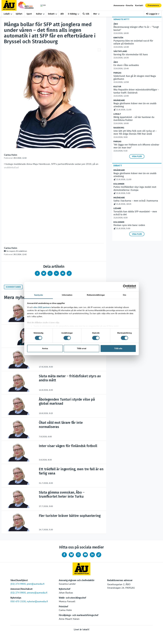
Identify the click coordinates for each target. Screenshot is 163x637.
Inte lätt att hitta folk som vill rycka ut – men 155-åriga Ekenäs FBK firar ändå (135, 134)
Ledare (117, 208)
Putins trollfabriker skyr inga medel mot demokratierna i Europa (134, 190)
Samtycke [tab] (38, 295)
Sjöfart (19, 14)
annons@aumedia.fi (37, 592)
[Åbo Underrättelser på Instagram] (78, 554)
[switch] (67, 338)
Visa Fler (137, 156)
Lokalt (7, 14)
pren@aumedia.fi (35, 583)
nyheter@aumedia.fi (37, 601)
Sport (29, 14)
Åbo (115, 24)
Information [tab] (67, 295)
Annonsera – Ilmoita (123, 5)
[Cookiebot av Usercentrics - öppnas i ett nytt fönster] (125, 287)
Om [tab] (124, 295)
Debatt (51, 14)
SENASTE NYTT (121, 19)
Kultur (39, 14)
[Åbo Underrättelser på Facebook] (64, 554)
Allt (62, 14)
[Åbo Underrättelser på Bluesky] (71, 554)
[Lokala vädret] (42, 5)
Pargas (117, 73)
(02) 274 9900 (18, 583)
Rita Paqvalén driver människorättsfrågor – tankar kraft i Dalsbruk (136, 92)
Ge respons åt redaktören (16, 251)
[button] (152, 14)
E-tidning (72, 14)
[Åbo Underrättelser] (81, 568)
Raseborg (118, 128)
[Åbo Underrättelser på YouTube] (85, 554)
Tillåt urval (81, 348)
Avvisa (45, 348)
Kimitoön (118, 38)
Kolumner (118, 184)
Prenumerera (153, 5)
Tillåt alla (118, 348)
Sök (87, 14)
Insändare (119, 100)
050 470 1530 (18, 601)
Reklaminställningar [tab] (96, 295)
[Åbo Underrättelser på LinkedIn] (92, 554)
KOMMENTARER (13, 287)
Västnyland (120, 51)
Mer (95, 14)
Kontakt (139, 5)
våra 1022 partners (42, 307)
